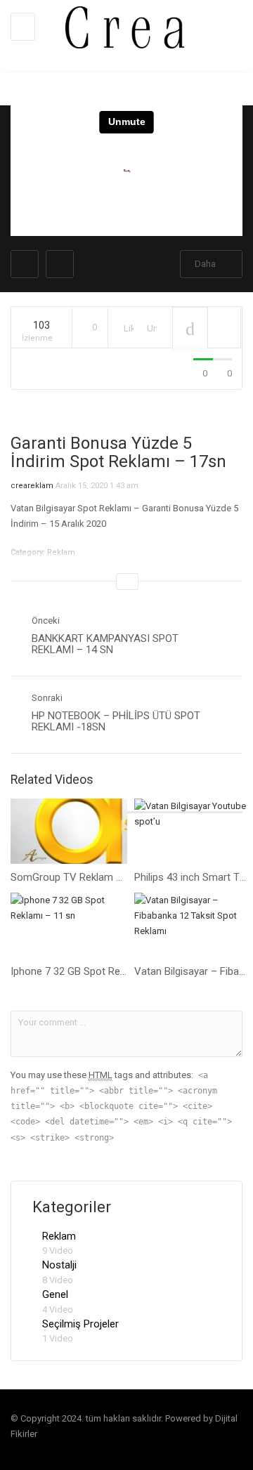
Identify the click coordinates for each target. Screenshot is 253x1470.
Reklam (59, 1236)
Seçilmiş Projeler (80, 1324)
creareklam (32, 485)
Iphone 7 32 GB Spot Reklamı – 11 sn (96, 971)
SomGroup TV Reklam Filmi (74, 877)
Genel (55, 1294)
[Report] (224, 327)
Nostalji (59, 1265)
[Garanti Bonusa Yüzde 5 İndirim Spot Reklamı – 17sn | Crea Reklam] (123, 26)
